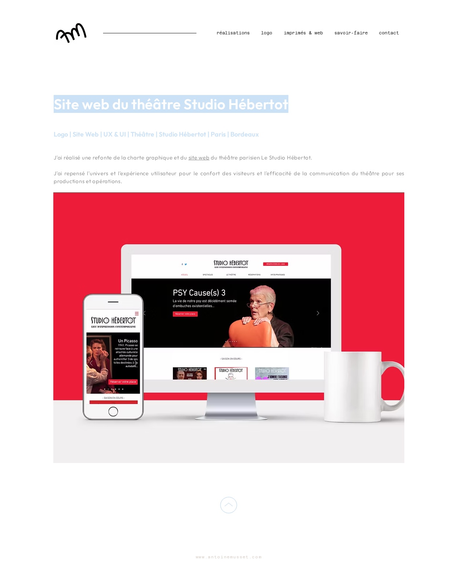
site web (199, 157)
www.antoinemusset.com (229, 557)
